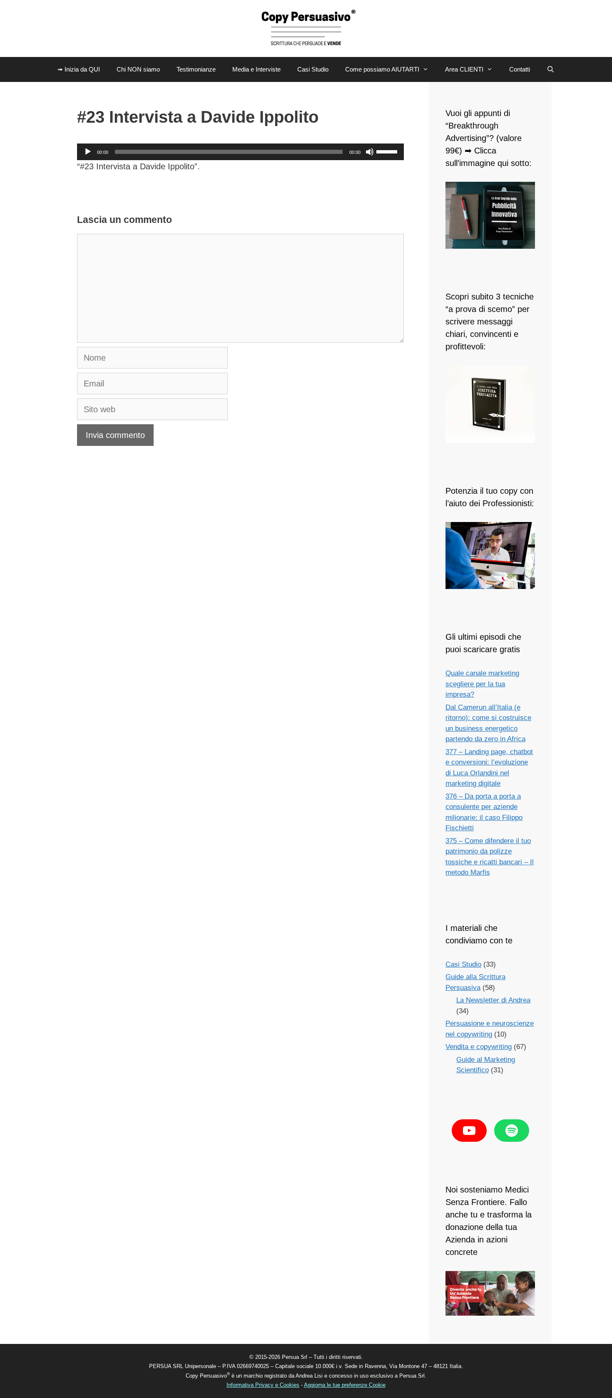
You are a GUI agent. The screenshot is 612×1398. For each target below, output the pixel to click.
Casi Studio (312, 69)
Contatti (519, 69)
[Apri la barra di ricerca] (550, 69)
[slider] (388, 151)
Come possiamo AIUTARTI (382, 69)
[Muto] (370, 152)
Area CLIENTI (464, 69)
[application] (240, 152)
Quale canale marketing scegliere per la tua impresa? (482, 683)
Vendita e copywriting (478, 1047)
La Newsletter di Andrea (493, 1000)
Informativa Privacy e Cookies (262, 1385)
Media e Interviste (256, 69)
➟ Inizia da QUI (78, 69)
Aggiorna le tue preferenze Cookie (345, 1385)
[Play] (88, 152)
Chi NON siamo (138, 69)
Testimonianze (196, 69)
